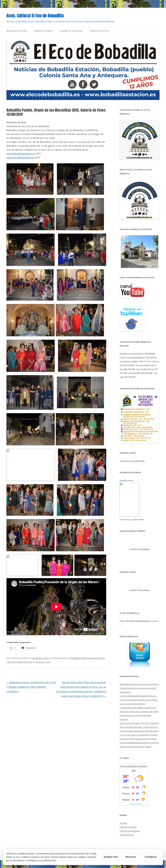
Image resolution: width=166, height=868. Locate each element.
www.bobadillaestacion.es (20, 153)
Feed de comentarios (130, 830)
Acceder (123, 823)
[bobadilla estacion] (129, 515)
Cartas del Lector (99, 31)
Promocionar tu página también (132, 520)
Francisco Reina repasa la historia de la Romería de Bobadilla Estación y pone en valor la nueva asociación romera (139, 742)
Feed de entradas (128, 827)
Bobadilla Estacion (16, 31)
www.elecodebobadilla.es (20, 157)
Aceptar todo (111, 856)
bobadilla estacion (127, 480)
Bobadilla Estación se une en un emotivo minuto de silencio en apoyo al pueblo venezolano (139, 688)
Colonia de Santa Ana (71, 31)
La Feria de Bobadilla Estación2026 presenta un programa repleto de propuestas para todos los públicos (139, 699)
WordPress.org (127, 834)
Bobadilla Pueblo (43, 31)
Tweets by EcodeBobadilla (132, 460)
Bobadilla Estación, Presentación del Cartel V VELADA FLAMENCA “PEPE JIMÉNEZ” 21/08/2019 (31, 687)
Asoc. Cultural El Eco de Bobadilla (35, 15)
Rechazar (131, 856)
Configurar (151, 856)
